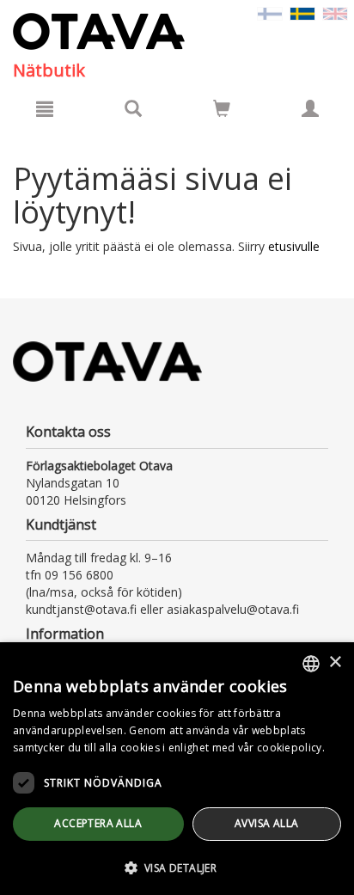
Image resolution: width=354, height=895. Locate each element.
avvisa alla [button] (266, 823)
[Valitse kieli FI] (269, 12)
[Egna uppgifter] (310, 108)
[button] (177, 867)
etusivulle (294, 246)
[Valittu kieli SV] (302, 12)
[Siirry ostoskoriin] (222, 108)
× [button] (334, 662)
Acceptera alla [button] (98, 823)
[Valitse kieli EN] (335, 12)
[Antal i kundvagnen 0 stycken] (222, 111)
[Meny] (45, 108)
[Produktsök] (133, 108)
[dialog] (177, 768)
